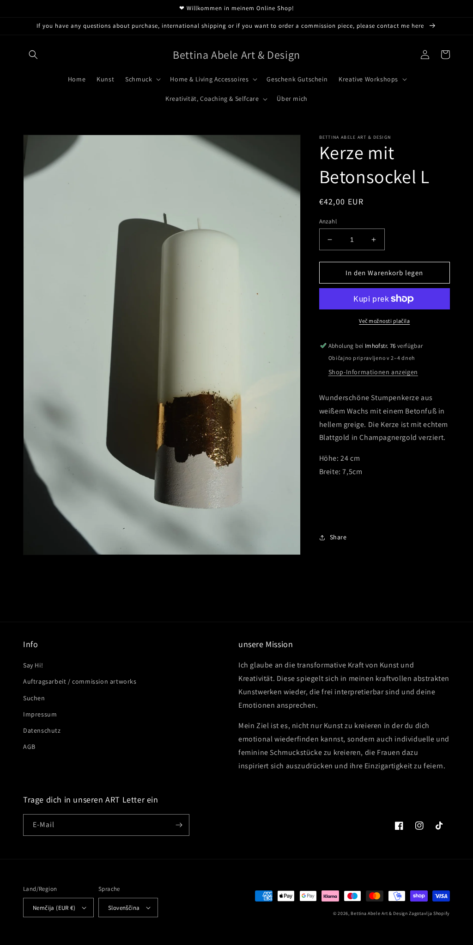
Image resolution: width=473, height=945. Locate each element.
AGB (29, 746)
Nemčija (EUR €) (54, 908)
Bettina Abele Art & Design (379, 913)
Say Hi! (33, 665)
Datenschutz (42, 730)
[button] (33, 54)
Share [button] (338, 537)
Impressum (40, 714)
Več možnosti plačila (384, 320)
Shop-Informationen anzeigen (373, 372)
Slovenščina (123, 908)
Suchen (34, 698)
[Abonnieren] (179, 825)
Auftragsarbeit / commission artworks (80, 681)
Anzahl (328, 221)
